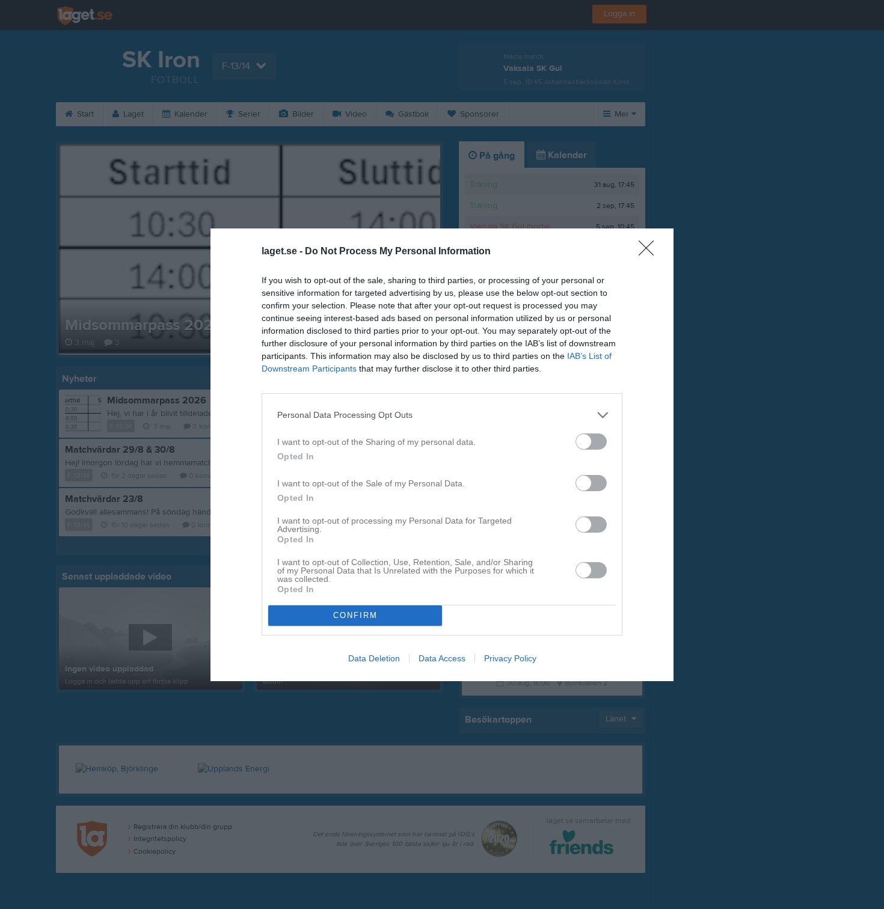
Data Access (442, 658)
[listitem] (442, 415)
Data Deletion (374, 658)
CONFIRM (355, 615)
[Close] (650, 251)
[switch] (591, 441)
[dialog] (442, 454)
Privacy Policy (510, 658)
